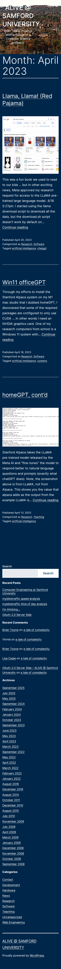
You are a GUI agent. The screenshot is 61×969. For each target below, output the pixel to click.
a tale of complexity (36, 630)
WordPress (37, 955)
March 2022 (10, 768)
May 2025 (9, 698)
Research (26, 244)
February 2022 (12, 773)
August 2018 (10, 784)
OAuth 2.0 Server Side (16, 614)
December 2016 (12, 789)
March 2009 (10, 837)
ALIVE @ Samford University (21, 16)
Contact (7, 879)
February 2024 (12, 709)
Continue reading (15, 227)
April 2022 (9, 762)
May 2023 (9, 736)
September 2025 (13, 687)
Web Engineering (13, 922)
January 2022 (11, 778)
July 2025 (8, 693)
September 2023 (13, 725)
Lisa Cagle (9, 658)
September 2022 (13, 752)
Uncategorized (12, 917)
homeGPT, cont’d (25, 394)
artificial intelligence (24, 248)
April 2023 (9, 741)
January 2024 (11, 714)
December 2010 (12, 805)
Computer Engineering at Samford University (25, 591)
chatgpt (42, 248)
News (6, 895)
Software (38, 244)
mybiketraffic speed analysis (21, 598)
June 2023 (9, 730)
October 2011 (11, 800)
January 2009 (11, 842)
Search (7, 566)
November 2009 (13, 821)
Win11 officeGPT (24, 282)
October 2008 (11, 858)
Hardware (8, 890)
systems (42, 360)
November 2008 (13, 853)
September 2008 (13, 864)
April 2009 (9, 832)
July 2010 (8, 816)
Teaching (38, 516)
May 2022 (9, 757)
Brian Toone (10, 630)
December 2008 (13, 848)
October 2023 (11, 720)
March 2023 (10, 746)
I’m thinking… (11, 609)
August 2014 (10, 794)
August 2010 (10, 810)
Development (11, 885)
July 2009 (8, 826)
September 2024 (13, 703)
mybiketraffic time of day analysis (24, 604)
